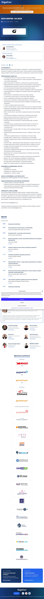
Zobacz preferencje (22, 305)
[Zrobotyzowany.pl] (22, 558)
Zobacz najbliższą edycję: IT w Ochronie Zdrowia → (22, 11)
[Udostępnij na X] (12, 65)
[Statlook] (22, 400)
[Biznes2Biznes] (22, 460)
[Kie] (22, 501)
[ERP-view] (22, 476)
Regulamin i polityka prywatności (24, 307)
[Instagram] (26, 593)
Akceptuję (22, 299)
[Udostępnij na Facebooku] (7, 65)
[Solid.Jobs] (22, 541)
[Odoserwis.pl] (22, 517)
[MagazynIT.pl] (22, 509)
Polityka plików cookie (15, 307)
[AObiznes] (22, 452)
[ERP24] (22, 468)
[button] (42, 291)
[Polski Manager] (22, 525)
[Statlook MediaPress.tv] (22, 381)
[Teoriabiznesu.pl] (22, 549)
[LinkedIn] (29, 593)
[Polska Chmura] (22, 393)
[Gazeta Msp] (22, 484)
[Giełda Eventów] (22, 492)
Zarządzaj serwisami (5, 297)
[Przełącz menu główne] (41, 2)
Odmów (22, 302)
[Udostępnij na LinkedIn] (10, 65)
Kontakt (31, 307)
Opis (22, 365)
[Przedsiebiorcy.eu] (22, 533)
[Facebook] (23, 593)
